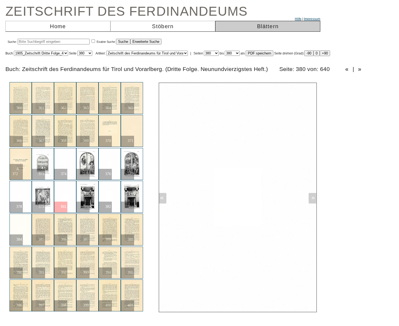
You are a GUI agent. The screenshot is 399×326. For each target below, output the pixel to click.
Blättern (267, 26)
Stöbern (162, 26)
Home (58, 26)
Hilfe (298, 19)
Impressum (312, 19)
